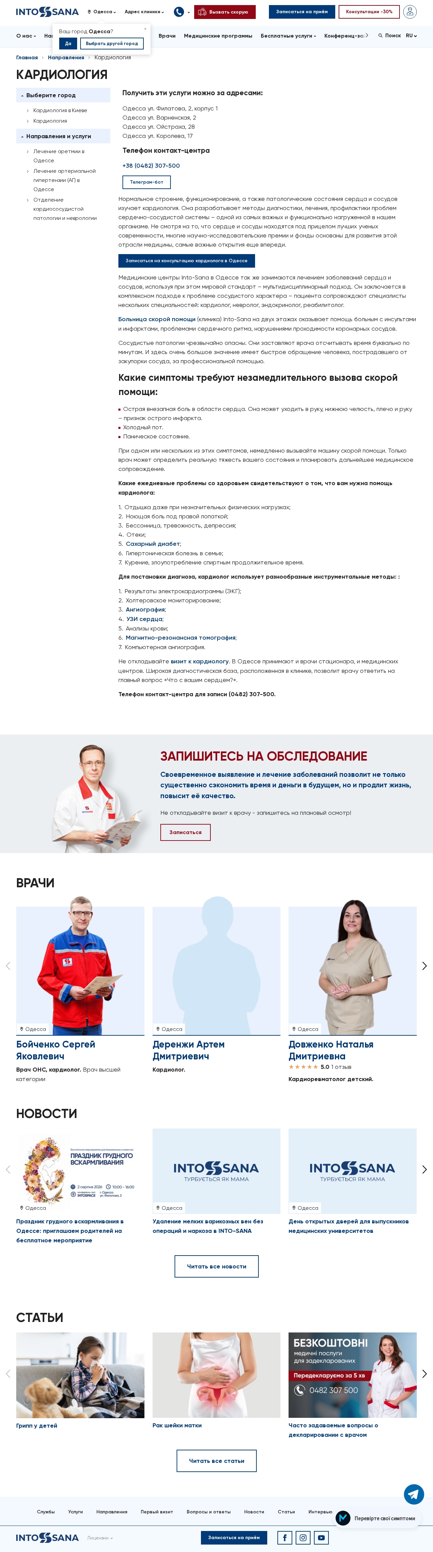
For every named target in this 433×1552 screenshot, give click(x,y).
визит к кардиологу (200, 661)
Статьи (286, 1512)
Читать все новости (216, 1266)
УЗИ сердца (144, 619)
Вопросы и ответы (209, 1512)
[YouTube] (321, 1538)
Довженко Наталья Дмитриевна (331, 1050)
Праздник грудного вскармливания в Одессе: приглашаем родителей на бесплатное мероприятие (70, 1231)
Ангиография (145, 609)
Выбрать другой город (112, 43)
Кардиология (50, 121)
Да (68, 43)
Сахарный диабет (153, 543)
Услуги (75, 1512)
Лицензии (98, 1537)
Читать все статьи (216, 1461)
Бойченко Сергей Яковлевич (55, 1050)
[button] (104, 12)
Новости (254, 1512)
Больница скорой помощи (157, 319)
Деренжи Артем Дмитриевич (189, 1050)
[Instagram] (303, 1538)
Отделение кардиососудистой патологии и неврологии (65, 208)
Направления (66, 57)
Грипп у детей (36, 1425)
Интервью (321, 1512)
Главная (27, 57)
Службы (46, 1512)
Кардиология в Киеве (60, 110)
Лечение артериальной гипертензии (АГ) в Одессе (64, 180)
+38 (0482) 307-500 (151, 165)
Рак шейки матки (177, 1425)
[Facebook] (284, 1538)
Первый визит (157, 1512)
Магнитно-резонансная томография (180, 637)
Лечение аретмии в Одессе (58, 156)
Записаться (185, 832)
